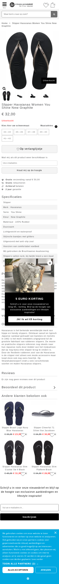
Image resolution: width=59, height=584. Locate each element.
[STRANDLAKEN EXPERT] (21, 1)
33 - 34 (7, 132)
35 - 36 (19, 132)
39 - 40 (43, 132)
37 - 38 (31, 132)
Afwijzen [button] (46, 570)
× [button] (55, 533)
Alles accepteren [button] (18, 570)
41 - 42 (7, 138)
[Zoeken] (54, 14)
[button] (29, 563)
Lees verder (37, 559)
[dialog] (29, 556)
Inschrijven (30, 517)
